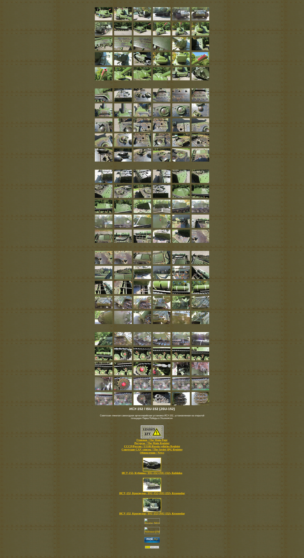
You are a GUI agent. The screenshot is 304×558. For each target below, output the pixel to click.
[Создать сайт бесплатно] (152, 547)
